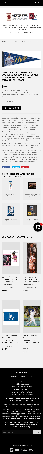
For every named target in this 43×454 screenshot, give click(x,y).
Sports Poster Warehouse (23, 445)
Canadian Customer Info (21, 389)
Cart (39, 3)
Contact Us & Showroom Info (21, 376)
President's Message (21, 384)
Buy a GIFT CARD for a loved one (21, 394)
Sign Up (37, 432)
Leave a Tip (22, 379)
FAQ (21, 381)
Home (4, 41)
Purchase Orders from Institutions (21, 392)
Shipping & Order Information (21, 387)
